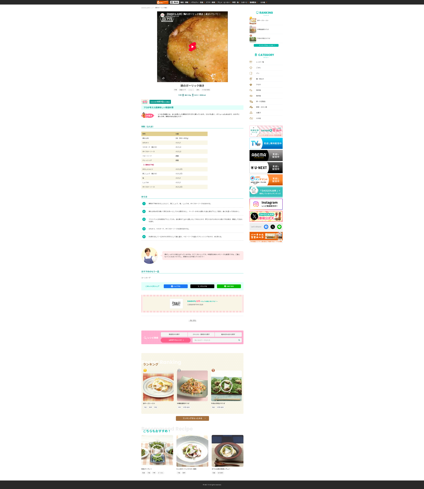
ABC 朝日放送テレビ (162, 2)
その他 (258, 118)
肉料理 (258, 90)
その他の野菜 (206, 90)
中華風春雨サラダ (263, 30)
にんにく (191, 90)
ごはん (258, 68)
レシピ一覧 (260, 62)
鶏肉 (198, 90)
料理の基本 (186, 407)
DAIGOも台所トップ (147, 8)
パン (257, 73)
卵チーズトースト (263, 21)
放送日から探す (174, 334)
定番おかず (182, 90)
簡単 (150, 407)
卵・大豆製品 (260, 101)
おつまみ (160, 473)
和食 (213, 407)
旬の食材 (220, 473)
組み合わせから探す (228, 334)
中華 (175, 90)
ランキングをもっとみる (192, 418)
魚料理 (258, 96)
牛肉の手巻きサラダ (263, 38)
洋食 (145, 407)
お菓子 (258, 113)
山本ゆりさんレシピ (175, 340)
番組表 (176, 2)
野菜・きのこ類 (261, 107)
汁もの (258, 84)
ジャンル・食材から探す (201, 334)
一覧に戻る (192, 320)
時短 (155, 407)
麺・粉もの (260, 79)
